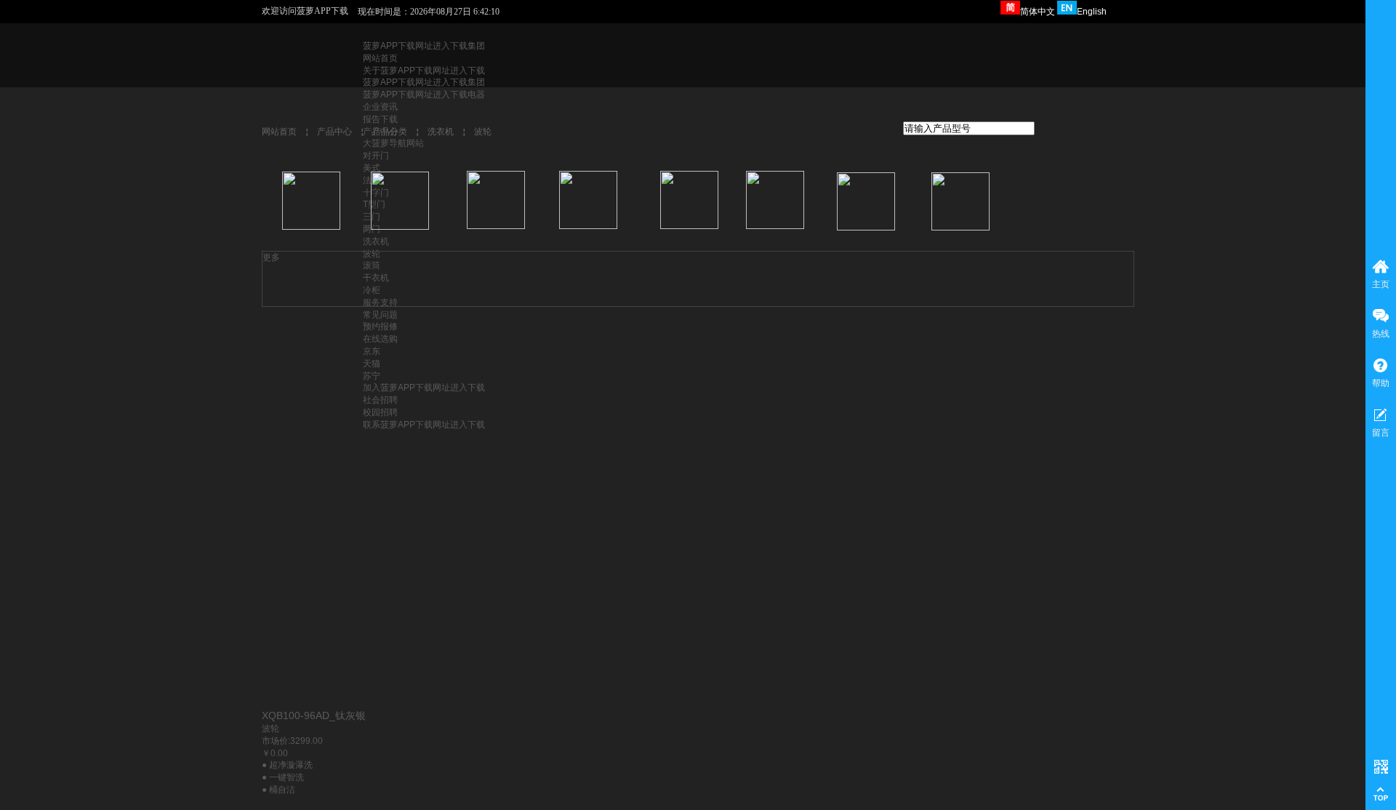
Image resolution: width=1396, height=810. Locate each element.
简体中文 (1037, 12)
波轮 (483, 132)
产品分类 (389, 132)
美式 (371, 168)
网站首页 (380, 58)
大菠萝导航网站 (393, 143)
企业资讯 (380, 107)
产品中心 (334, 132)
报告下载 (380, 119)
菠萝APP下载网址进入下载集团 (424, 46)
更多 (271, 257)
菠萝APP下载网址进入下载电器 (424, 94)
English (1092, 12)
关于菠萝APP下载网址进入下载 (424, 70)
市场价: (276, 741)
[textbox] (969, 128)
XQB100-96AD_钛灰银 (314, 715)
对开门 (376, 156)
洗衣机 (376, 241)
